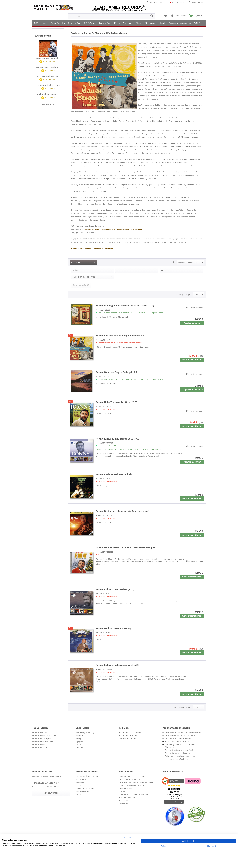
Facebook (80, 735)
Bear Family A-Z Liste (40, 732)
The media (123, 800)
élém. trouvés (79, 285)
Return (78, 794)
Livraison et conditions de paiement (133, 794)
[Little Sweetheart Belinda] (81, 487)
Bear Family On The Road (42, 741)
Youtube (79, 747)
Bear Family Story (39, 744)
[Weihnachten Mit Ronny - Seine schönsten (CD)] (81, 562)
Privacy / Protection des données (132, 776)
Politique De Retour (127, 797)
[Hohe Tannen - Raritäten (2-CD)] (81, 414)
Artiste (75, 270)
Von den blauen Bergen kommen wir (120, 335)
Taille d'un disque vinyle (83, 276)
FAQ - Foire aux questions (129, 779)
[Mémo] (165, 16)
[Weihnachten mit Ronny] (81, 641)
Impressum (123, 803)
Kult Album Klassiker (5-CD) (115, 589)
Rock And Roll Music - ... (48, 94)
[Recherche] (152, 16)
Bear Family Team (39, 747)
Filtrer (77, 262)
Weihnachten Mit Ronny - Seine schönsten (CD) (125, 547)
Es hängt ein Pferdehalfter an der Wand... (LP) (125, 305)
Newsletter (80, 782)
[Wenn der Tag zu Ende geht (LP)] (81, 381)
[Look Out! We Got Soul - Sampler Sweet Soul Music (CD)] (48, 48)
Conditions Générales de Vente (131, 785)
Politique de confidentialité (127, 838)
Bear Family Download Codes (44, 735)
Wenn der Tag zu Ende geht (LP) (117, 372)
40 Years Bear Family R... (48, 67)
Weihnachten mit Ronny (113, 628)
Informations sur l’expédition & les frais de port (138, 782)
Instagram (80, 738)
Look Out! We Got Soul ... (48, 58)
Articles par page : (182, 294)
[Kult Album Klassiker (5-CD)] (81, 603)
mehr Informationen (191, 359)
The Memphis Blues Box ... (48, 85)
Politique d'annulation (85, 788)
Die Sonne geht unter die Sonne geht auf (122, 511)
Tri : (173, 262)
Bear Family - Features (128, 735)
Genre (164, 270)
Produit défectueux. (84, 791)
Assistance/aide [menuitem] (197, 2)
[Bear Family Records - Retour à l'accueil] (54, 7)
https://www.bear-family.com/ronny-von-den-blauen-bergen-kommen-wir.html (112, 229)
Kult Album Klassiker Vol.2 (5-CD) (118, 665)
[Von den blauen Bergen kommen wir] (81, 348)
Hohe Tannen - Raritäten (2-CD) (117, 402)
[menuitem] (111, 16)
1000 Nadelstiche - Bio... (48, 76)
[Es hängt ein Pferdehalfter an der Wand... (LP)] (81, 314)
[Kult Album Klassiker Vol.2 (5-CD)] (81, 679)
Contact (79, 785)
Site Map (122, 791)
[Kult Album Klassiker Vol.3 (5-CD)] (81, 450)
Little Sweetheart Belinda (114, 474)
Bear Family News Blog (85, 732)
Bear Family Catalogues (41, 738)
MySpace (79, 741)
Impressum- (81, 779)
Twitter (78, 744)
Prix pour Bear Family (127, 738)
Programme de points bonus (87, 776)
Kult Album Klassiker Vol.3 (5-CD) (118, 438)
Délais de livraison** (127, 788)
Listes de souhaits (155, 2)
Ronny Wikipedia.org (92, 248)
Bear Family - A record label (130, 732)
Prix (118, 270)
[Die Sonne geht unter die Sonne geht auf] (81, 523)
